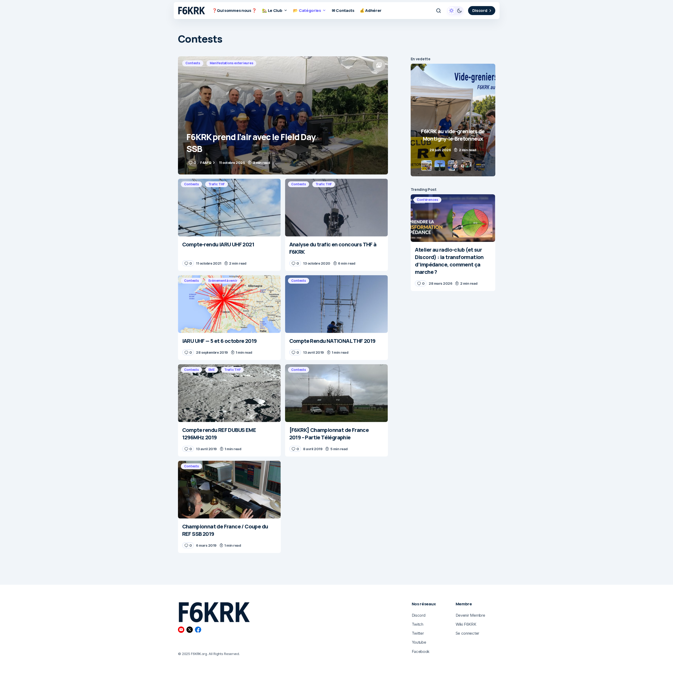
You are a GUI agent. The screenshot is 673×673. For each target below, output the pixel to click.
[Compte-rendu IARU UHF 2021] (229, 208)
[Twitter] (189, 629)
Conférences (427, 199)
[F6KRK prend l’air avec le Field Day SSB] (283, 115)
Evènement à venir (222, 280)
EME (211, 369)
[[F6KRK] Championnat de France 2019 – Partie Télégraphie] (336, 393)
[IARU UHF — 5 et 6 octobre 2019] (229, 304)
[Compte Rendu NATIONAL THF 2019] (336, 304)
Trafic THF (216, 184)
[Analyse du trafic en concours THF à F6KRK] (336, 208)
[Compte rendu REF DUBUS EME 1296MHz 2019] (229, 393)
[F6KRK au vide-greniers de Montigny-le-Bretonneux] (453, 120)
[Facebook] (198, 629)
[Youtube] (181, 629)
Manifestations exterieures (231, 63)
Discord (479, 10)
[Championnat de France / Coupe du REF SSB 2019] (229, 490)
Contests (192, 63)
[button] (438, 10)
